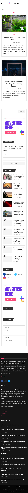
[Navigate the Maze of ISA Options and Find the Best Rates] (7, 241)
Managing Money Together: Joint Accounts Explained (18, 185)
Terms (2, 415)
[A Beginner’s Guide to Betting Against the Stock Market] (7, 204)
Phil (10, 42)
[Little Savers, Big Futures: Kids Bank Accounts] (7, 195)
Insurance (7, 337)
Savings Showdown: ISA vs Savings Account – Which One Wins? (19, 213)
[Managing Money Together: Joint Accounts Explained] (7, 186)
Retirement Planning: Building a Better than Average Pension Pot (19, 231)
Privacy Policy (4, 410)
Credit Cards (8, 323)
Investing (7, 333)
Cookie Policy (4, 411)
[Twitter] (9, 381)
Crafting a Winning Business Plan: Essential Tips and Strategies (18, 259)
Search (21, 111)
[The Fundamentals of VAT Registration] (7, 250)
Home (2, 9)
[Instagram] (5, 381)
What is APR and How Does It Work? (10, 425)
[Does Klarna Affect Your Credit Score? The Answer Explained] (7, 177)
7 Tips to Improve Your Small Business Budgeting (13, 464)
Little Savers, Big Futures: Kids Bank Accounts (18, 194)
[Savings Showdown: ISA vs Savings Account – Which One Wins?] (7, 214)
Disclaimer (3, 413)
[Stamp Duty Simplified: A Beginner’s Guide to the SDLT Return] (7, 223)
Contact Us (3, 376)
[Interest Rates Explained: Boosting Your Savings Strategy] (14, 68)
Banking (7, 330)
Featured (7, 327)
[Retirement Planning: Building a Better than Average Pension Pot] (7, 232)
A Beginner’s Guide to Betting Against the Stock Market (19, 204)
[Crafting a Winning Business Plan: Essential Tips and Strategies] (7, 259)
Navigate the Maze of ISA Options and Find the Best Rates (19, 240)
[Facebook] (2, 381)
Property (7, 343)
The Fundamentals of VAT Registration (19, 248)
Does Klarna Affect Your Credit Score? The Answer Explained (19, 176)
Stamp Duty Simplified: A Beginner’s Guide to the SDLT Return (19, 222)
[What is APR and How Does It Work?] (14, 23)
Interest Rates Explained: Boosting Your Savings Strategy (14, 84)
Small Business (8, 340)
